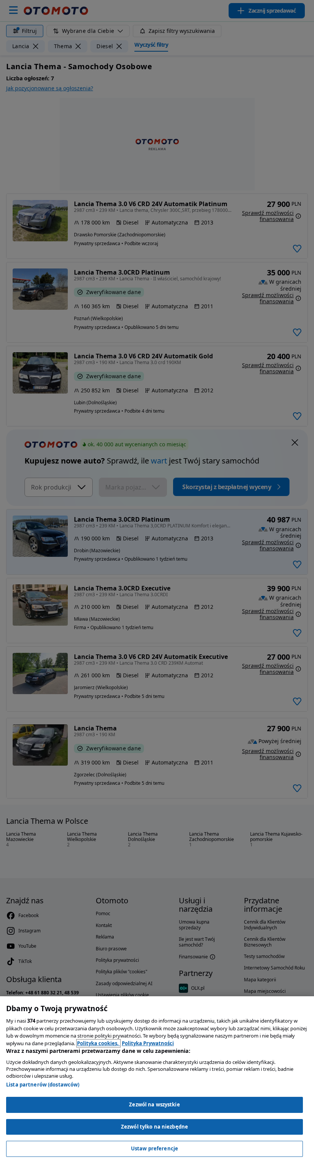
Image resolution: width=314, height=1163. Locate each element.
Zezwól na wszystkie (154, 1104)
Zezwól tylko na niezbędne (154, 1126)
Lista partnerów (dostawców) (43, 1084)
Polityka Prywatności (148, 1043)
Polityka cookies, (98, 1043)
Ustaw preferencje (154, 1148)
